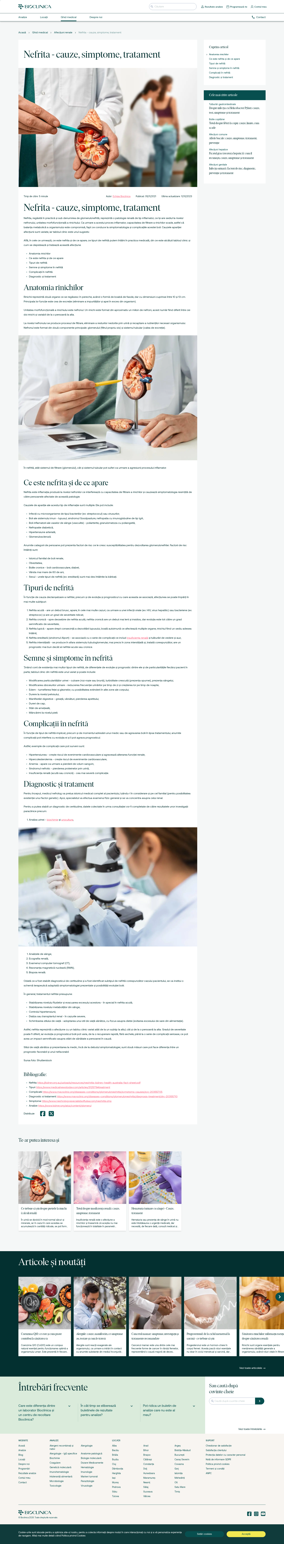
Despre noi (24, 1464)
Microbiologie (57, 1481)
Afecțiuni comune (218, 134)
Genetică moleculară (60, 1467)
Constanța (148, 1464)
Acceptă (246, 1534)
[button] (279, 1297)
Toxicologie (55, 1485)
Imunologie (86, 1472)
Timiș (177, 1491)
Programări (24, 1468)
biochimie (52, 819)
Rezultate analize (27, 1473)
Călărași (147, 1459)
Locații (21, 1459)
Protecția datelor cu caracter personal (225, 1455)
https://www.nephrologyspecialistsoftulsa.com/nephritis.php (77, 1101)
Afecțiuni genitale (218, 164)
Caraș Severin (182, 1459)
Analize (22, 1450)
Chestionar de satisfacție (219, 1445)
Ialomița (179, 1473)
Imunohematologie (59, 1472)
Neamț (146, 1482)
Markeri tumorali (89, 1476)
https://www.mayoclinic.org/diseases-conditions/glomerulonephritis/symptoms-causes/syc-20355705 (102, 1091)
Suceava (148, 1491)
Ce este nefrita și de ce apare (224, 59)
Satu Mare (180, 1487)
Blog (20, 1455)
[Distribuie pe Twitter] (51, 1114)
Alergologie (87, 1445)
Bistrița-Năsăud (182, 1450)
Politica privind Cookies (73, 1535)
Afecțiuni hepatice (218, 149)
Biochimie (55, 1458)
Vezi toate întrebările (250, 1429)
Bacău (115, 1450)
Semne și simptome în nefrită (224, 68)
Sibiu (114, 1491)
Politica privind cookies (217, 1464)
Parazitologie (87, 1481)
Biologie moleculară (91, 1458)
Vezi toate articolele (251, 1368)
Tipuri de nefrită (217, 63)
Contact (261, 17)
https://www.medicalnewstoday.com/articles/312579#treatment (73, 1087)
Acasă (22, 32)
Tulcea (115, 1496)
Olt (176, 1482)
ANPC (209, 1473)
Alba (114, 1445)
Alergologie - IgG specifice (63, 1453)
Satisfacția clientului (216, 1450)
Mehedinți (180, 1478)
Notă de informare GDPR (218, 1459)
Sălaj (145, 1487)
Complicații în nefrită (219, 72)
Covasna (179, 1464)
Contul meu (24, 1478)
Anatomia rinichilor (219, 54)
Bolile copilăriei (217, 119)
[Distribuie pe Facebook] (43, 1114)
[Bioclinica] (34, 6)
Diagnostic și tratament (221, 77)
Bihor (146, 1450)
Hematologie (87, 1467)
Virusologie (86, 1485)
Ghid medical (40, 32)
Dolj (145, 1468)
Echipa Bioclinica (121, 196)
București (179, 1455)
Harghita (116, 1473)
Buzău (115, 1459)
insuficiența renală (137, 637)
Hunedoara (149, 1473)
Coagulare (55, 1462)
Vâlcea (146, 1496)
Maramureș (149, 1478)
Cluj (114, 1464)
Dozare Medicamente (92, 1462)
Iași (114, 1478)
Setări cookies (204, 1534)
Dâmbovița (117, 1468)
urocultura (67, 819)
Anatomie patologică (91, 1453)
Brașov (147, 1455)
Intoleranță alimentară (61, 1476)
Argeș (178, 1445)
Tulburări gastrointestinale (222, 104)
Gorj (177, 1468)
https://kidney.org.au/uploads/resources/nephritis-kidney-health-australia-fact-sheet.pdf (89, 1082)
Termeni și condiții (215, 1468)
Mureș (115, 1482)
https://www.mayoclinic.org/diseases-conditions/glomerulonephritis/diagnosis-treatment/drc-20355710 (117, 1096)
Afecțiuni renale (63, 32)
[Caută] (259, 1401)
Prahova (116, 1487)
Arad (145, 1445)
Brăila (115, 1455)
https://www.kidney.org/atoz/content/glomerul (64, 1105)
